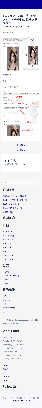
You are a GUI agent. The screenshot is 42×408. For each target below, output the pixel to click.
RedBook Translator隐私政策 (14, 196)
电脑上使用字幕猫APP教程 (13, 208)
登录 (23, 164)
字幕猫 (5, 280)
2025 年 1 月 (8, 232)
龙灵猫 (5, 284)
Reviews (6, 377)
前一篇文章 (21, 145)
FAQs (5, 381)
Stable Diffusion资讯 (11, 276)
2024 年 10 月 (8, 236)
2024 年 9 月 (8, 240)
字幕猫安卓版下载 (9, 212)
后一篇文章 (21, 150)
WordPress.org (9, 308)
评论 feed (6, 304)
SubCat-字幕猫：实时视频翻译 (15, 200)
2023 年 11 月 (8, 255)
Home (5, 365)
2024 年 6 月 (8, 251)
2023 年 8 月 (8, 259)
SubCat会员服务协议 (11, 204)
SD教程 (14, 27)
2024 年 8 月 (8, 243)
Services (6, 373)
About (5, 369)
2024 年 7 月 (8, 247)
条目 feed (6, 300)
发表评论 (6, 27)
